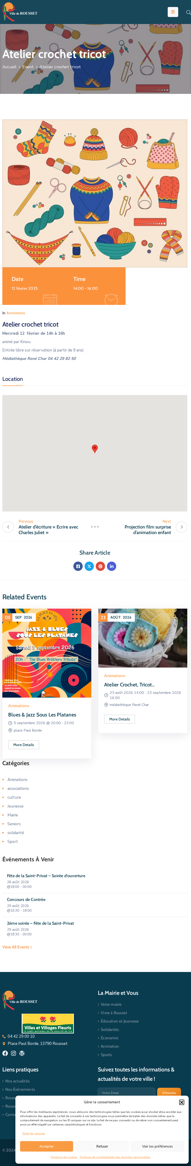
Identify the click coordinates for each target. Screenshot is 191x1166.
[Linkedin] (111, 566)
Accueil (9, 67)
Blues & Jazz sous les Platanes (42, 715)
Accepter (46, 1146)
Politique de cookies (64, 1157)
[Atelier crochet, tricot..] (142, 638)
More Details (23, 745)
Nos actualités (17, 1081)
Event (28, 67)
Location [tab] (12, 379)
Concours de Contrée (26, 899)
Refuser (102, 1146)
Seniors (14, 824)
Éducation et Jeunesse (120, 1021)
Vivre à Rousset (114, 1012)
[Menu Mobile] (173, 12)
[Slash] (95, 526)
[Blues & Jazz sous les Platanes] (46, 653)
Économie (109, 1038)
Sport (12, 841)
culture (14, 797)
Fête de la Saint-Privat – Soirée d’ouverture (46, 875)
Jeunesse (15, 806)
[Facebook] (78, 566)
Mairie (12, 815)
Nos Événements (20, 1089)
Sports (106, 1054)
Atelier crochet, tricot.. (129, 685)
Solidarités (110, 1029)
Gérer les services (33, 1133)
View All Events (16, 947)
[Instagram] (13, 1053)
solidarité (15, 832)
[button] (181, 1102)
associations (18, 788)
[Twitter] (89, 566)
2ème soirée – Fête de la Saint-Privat (40, 923)
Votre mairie (111, 1004)
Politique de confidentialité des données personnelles (115, 1157)
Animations (16, 313)
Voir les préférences (157, 1146)
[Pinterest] (100, 566)
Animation (110, 1046)
